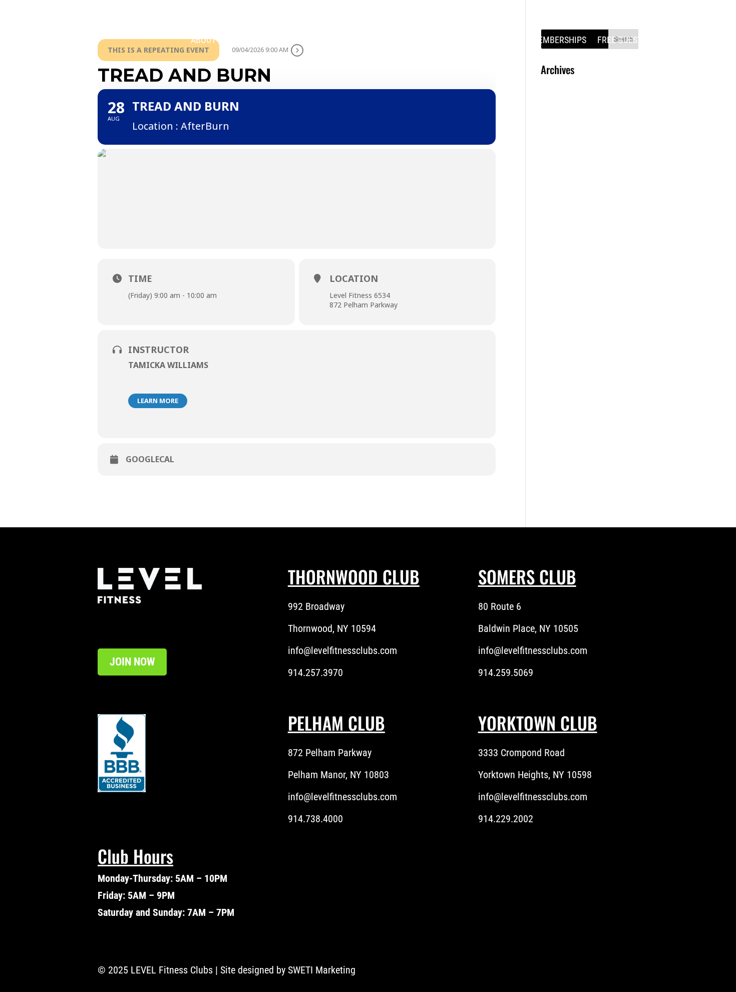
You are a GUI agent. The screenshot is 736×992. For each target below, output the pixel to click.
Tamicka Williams (168, 365)
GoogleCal (150, 460)
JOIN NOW (132, 661)
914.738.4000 (315, 819)
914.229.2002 (505, 819)
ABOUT (203, 40)
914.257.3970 (315, 673)
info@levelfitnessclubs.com (342, 650)
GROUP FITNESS (481, 40)
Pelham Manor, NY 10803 (338, 775)
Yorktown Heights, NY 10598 (535, 775)
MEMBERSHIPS (558, 40)
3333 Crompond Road (521, 753)
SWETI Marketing (321, 970)
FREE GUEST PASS (629, 40)
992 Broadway (316, 606)
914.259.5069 (505, 673)
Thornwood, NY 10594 (332, 628)
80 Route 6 (499, 606)
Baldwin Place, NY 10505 (528, 628)
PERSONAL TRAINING (392, 40)
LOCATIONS (257, 40)
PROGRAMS (320, 40)
